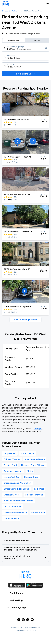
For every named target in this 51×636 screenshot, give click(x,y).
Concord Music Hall (13, 471)
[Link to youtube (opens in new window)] (32, 620)
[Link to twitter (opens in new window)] (27, 620)
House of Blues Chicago (33, 465)
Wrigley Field (9, 453)
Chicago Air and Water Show (17, 483)
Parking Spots (17, 11)
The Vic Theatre (11, 518)
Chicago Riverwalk (34, 494)
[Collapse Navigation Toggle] (47, 3)
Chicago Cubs (31, 477)
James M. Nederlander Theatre (18, 500)
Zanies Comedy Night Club (16, 488)
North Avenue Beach (35, 459)
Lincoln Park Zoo (11, 477)
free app (38, 428)
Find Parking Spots (25, 73)
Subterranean (38, 512)
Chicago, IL (6, 11)
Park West (39, 488)
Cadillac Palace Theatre (15, 512)
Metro (30, 471)
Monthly (37, 40)
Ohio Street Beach (12, 506)
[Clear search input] (46, 48)
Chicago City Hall (12, 494)
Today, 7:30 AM (14, 66)
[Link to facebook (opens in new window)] (18, 620)
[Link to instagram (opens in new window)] (23, 620)
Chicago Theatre (11, 459)
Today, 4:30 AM (14, 58)
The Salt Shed (10, 465)
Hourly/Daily (13, 40)
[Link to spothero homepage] (25, 575)
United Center (27, 453)
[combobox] (25, 48)
